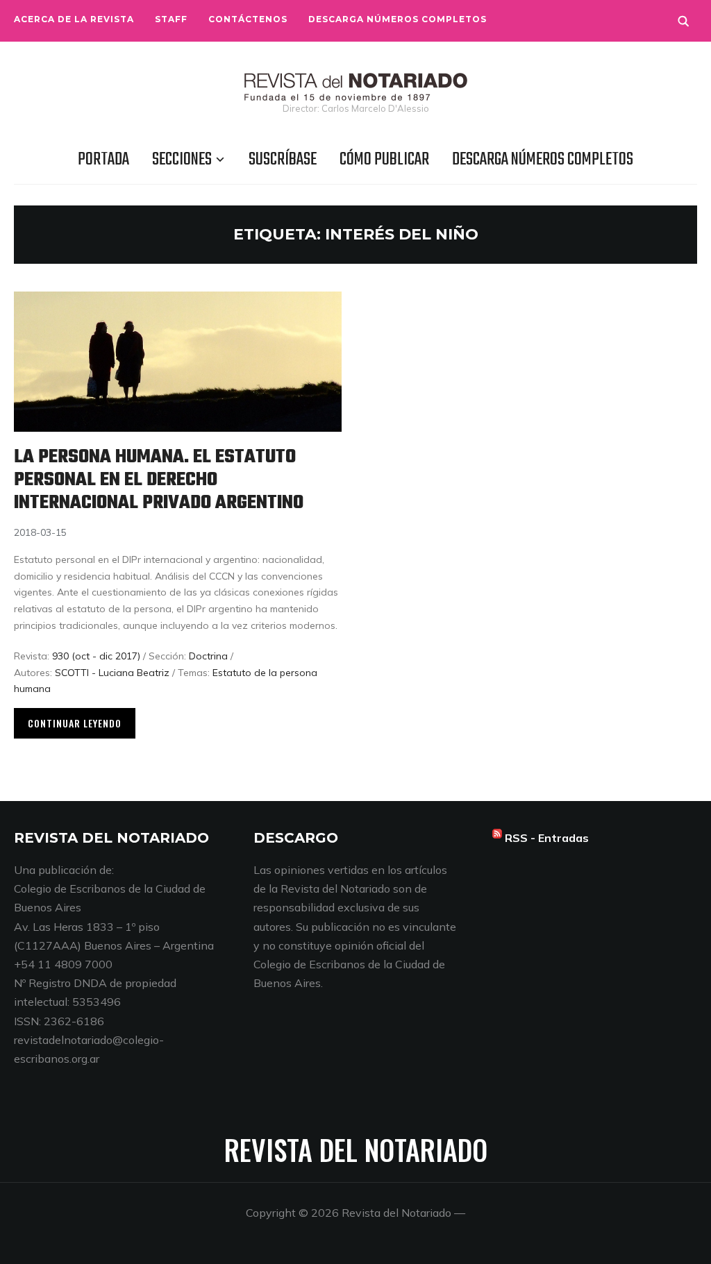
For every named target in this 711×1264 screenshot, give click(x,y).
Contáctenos (247, 19)
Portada (103, 160)
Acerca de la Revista (74, 19)
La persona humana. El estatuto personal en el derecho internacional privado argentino (158, 480)
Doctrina (208, 656)
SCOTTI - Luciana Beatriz (112, 672)
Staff (171, 19)
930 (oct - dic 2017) (96, 656)
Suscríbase (283, 160)
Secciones (182, 160)
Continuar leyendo (75, 723)
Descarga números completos (397, 19)
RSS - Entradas (547, 838)
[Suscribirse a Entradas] (497, 838)
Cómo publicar (384, 160)
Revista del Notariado (355, 1149)
